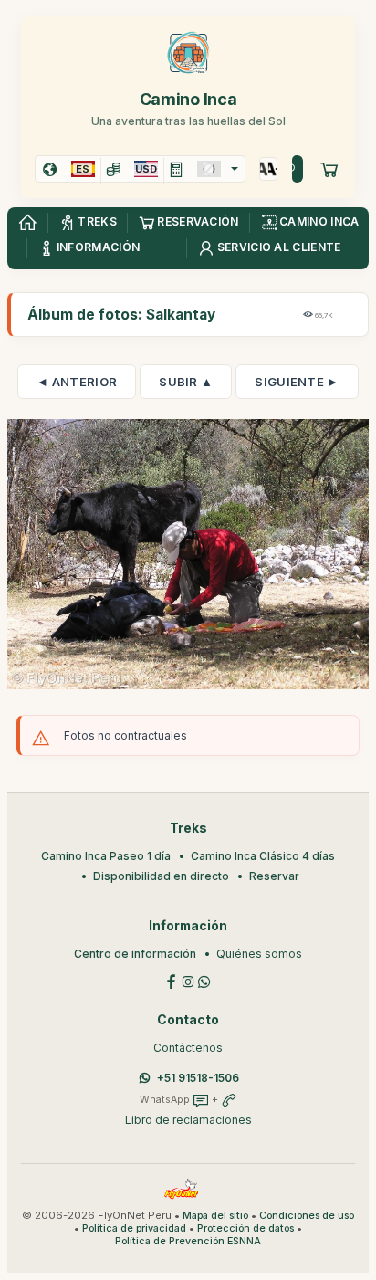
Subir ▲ (186, 381)
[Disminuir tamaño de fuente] (272, 169)
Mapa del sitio (215, 1216)
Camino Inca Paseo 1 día (106, 856)
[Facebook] (171, 980)
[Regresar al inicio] (27, 223)
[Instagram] (188, 980)
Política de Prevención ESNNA (188, 1241)
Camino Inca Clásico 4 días (263, 856)
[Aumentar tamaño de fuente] (264, 169)
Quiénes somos (259, 953)
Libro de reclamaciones (188, 1120)
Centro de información (135, 953)
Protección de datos (245, 1228)
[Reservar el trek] (329, 168)
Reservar (274, 876)
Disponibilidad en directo (161, 876)
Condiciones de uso (306, 1216)
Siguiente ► (297, 381)
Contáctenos (188, 1047)
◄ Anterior (77, 381)
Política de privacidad (134, 1228)
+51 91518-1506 (198, 1078)
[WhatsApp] (204, 980)
